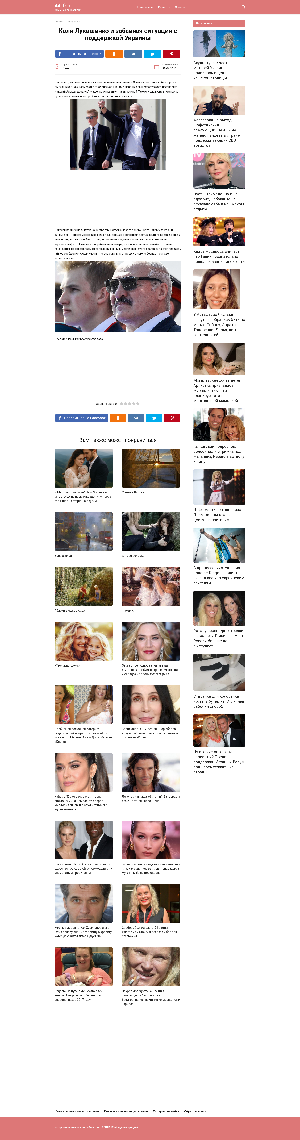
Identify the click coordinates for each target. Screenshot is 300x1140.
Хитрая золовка (133, 555)
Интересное (145, 7)
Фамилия (128, 610)
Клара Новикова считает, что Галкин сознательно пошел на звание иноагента (219, 256)
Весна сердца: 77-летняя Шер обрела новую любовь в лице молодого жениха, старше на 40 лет (150, 733)
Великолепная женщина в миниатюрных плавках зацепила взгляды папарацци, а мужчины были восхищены (151, 869)
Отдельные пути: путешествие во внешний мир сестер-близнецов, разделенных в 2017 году (78, 995)
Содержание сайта (166, 1111)
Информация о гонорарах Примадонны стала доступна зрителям (217, 514)
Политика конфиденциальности (126, 1111)
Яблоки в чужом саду (70, 610)
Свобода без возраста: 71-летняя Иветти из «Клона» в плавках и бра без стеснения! (149, 932)
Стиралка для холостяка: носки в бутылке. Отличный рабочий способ (219, 701)
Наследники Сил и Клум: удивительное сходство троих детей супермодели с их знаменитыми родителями (83, 869)
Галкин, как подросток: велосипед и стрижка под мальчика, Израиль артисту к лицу (218, 454)
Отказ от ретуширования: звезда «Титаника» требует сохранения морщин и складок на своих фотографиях (151, 670)
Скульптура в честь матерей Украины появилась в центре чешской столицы (212, 70)
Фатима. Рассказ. (134, 492)
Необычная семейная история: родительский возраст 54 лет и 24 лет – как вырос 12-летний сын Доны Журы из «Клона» (83, 735)
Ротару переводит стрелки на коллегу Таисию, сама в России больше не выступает (218, 638)
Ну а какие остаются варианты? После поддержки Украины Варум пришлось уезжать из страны (218, 762)
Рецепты (164, 7)
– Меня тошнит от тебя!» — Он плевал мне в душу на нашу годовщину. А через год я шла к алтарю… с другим (83, 497)
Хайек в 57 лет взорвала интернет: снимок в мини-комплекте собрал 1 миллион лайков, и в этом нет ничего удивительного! (81, 803)
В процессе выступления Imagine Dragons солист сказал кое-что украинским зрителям (218, 575)
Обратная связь (195, 1111)
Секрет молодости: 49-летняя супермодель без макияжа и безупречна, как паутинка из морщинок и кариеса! (151, 997)
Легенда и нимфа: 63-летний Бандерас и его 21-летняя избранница (151, 799)
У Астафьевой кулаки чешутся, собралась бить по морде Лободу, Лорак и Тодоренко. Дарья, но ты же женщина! (219, 324)
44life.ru (64, 6)
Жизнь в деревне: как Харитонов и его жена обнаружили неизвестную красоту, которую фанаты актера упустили (83, 932)
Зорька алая (63, 555)
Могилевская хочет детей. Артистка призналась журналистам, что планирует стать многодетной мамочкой (217, 390)
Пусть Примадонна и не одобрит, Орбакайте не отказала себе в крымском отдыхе (218, 201)
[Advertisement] (118, 199)
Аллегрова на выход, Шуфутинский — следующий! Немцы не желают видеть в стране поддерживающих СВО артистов (216, 133)
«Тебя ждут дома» (67, 665)
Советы (180, 7)
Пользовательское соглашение (77, 1111)
